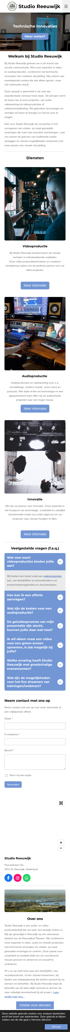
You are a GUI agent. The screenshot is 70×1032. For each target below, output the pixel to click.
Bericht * (9, 750)
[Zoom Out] (61, 848)
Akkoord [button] (56, 1027)
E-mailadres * (12, 734)
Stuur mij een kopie (20, 775)
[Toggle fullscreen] (61, 803)
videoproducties (53, 576)
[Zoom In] (61, 842)
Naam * (8, 718)
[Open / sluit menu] (66, 6)
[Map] (35, 826)
